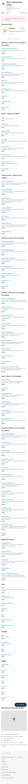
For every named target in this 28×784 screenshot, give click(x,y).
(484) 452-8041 (9, 9)
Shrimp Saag (4, 286)
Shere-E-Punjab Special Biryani (9, 573)
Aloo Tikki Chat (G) (6, 72)
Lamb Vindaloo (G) (6, 393)
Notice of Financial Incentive (9, 772)
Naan (2, 117)
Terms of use (5, 767)
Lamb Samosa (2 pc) (7, 57)
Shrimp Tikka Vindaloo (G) (8, 258)
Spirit (2, 692)
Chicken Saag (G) (6, 323)
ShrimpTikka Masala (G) (7, 250)
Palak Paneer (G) (5, 516)
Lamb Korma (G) (5, 410)
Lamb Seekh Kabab (6, 189)
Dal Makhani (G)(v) (6, 508)
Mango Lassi (4, 664)
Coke (2, 681)
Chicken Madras (5, 349)
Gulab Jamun (4, 642)
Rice (2, 614)
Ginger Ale (4, 697)
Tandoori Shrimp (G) (6, 181)
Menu (2, 12)
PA (6, 757)
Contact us (4, 764)
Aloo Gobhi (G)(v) (6, 491)
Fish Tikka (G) (5, 216)
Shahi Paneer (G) (6, 442)
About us (4, 761)
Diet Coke (4, 686)
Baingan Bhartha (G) (6, 525)
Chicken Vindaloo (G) (7, 315)
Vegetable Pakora (6, 101)
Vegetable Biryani (6, 543)
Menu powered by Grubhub (14, 38)
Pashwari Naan (5, 131)
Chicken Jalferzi (5, 361)
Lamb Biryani (4, 560)
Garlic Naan (4, 124)
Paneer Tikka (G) (5, 223)
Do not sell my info (6, 775)
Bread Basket (5, 169)
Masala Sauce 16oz (6, 625)
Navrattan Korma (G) (7, 459)
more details (11, 33)
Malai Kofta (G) (5, 450)
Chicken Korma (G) (6, 307)
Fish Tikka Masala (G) (7, 266)
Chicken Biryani (5, 551)
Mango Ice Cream (6, 654)
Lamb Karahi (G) (5, 379)
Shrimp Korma (5, 280)
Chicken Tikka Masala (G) (8, 298)
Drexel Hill (10, 757)
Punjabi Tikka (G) (6, 198)
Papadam (4, 608)
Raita (2, 588)
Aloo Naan (4, 139)
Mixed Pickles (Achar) (7, 603)
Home (3, 757)
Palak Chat (4, 96)
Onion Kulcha (5, 146)
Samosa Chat (5, 107)
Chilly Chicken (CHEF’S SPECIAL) (10, 367)
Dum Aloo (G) (5, 467)
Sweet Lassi (4, 675)
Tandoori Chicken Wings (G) (9, 48)
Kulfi (2, 649)
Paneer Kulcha (5, 155)
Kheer (3, 635)
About (7, 12)
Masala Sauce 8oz (6, 619)
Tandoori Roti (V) (6, 162)
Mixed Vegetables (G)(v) (7, 483)
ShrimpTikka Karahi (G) (7, 241)
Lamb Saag (4, 388)
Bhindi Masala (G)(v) (6, 474)
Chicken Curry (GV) (6, 356)
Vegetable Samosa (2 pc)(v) (9, 64)
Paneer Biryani (5, 568)
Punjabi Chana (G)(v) (7, 499)
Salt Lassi (4, 670)
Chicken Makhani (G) (7, 332)
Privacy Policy (5, 769)
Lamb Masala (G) (6, 402)
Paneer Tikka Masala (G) (8, 434)
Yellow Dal (4, 533)
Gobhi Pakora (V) (6, 89)
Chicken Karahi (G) (6, 340)
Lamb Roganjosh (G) (6, 418)
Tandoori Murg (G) (6, 208)
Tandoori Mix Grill (6, 231)
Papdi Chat (4, 80)
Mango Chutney (5, 596)
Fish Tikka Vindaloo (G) (7, 273)
